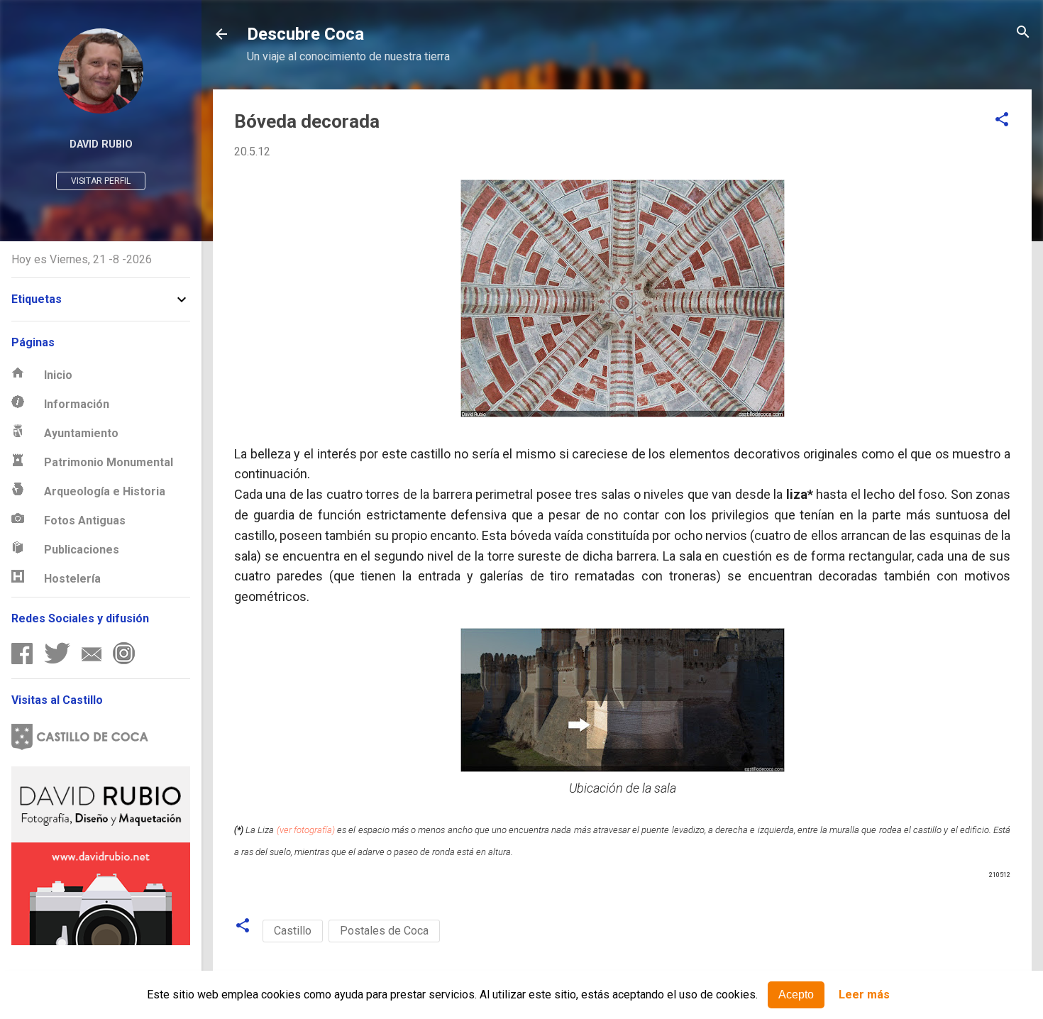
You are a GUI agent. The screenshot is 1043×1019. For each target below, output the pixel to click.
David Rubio (101, 144)
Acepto (796, 994)
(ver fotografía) (306, 830)
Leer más (864, 995)
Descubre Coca (305, 34)
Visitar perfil (101, 181)
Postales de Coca (384, 930)
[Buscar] (1023, 33)
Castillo (292, 930)
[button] (1001, 120)
